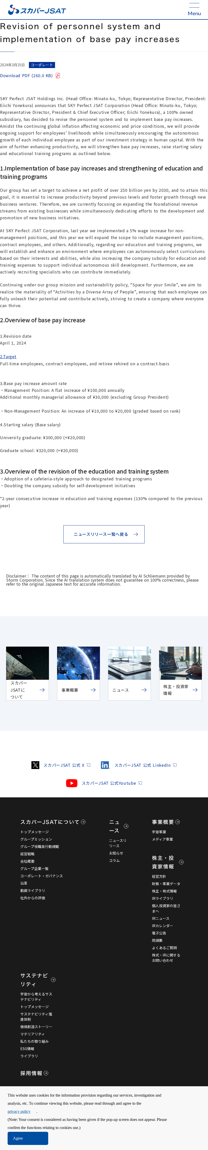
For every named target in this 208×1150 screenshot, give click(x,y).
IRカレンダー (162, 925)
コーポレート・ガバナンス (41, 875)
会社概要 (27, 861)
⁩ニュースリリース (118, 843)
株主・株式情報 (164, 890)
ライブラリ (29, 1055)
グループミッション (36, 839)
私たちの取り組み (34, 1041)
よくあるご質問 (164, 947)
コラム (114, 860)
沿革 (23, 883)
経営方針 (159, 876)
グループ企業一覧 (34, 868)
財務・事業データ (166, 883)
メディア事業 (162, 839)
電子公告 (159, 932)
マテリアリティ (32, 1033)
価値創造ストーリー (36, 1026)
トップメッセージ (34, 831)
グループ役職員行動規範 (39, 846)
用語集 (157, 940)
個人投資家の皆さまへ (166, 908)
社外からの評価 (32, 897)
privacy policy (19, 1111)
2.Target (8, 356)
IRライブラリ (162, 898)
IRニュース (160, 918)
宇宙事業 (159, 831)
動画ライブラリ (32, 890)
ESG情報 (27, 1048)
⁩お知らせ (116, 853)
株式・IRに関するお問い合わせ (166, 957)
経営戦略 (27, 853)
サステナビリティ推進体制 (36, 1016)
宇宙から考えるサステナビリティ (36, 996)
